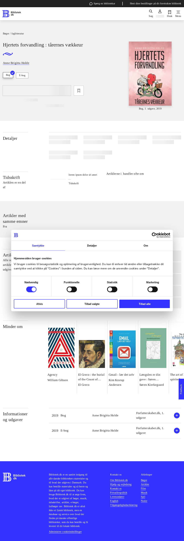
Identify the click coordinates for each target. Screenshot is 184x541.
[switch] (72, 289)
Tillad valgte (92, 303)
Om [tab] (146, 245)
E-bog (22, 75)
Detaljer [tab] (92, 245)
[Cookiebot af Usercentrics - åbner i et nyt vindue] (154, 235)
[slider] (150, 76)
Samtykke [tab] (38, 245)
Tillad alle (145, 303)
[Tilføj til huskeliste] (79, 91)
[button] (115, 415)
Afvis (39, 303)
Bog (8, 75)
